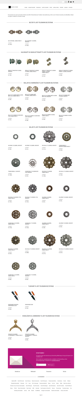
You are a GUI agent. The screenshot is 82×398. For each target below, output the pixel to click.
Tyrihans (25, 390)
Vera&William (37, 390)
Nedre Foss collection (67, 383)
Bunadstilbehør (31, 7)
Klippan (49, 383)
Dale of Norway (27, 380)
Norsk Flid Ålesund (68, 385)
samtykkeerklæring (56, 360)
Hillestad (68, 380)
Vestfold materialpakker (55, 390)
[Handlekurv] (71, 2)
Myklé (61, 383)
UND (29, 390)
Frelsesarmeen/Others (52, 380)
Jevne (30, 383)
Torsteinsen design (65, 388)
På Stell (15, 388)
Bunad (26, 7)
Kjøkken (66, 7)
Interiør (61, 7)
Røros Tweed (29, 388)
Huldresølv (22, 383)
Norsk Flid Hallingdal (44, 385)
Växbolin (32, 390)
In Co (26, 383)
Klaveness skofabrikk (43, 383)
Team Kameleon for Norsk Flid (45, 388)
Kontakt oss (17, 371)
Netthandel (33, 371)
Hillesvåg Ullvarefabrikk (15, 383)
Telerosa (53, 388)
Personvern (48, 371)
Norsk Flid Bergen (29, 385)
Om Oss (64, 371)
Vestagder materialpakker (45, 390)
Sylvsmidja (37, 388)
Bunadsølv (38, 7)
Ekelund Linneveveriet (35, 380)
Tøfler (50, 7)
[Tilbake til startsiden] (13, 7)
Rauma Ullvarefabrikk (21, 388)
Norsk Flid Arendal (21, 380)
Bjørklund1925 (14, 380)
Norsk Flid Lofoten (36, 385)
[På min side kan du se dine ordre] (68, 2)
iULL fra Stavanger (35, 383)
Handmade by (59, 380)
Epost (37, 363)
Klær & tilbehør (45, 7)
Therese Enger (58, 388)
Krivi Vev (53, 383)
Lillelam (57, 383)
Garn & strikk (56, 7)
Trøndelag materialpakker (18, 390)
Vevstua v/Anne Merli (64, 390)
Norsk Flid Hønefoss (52, 385)
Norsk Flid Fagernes (44, 380)
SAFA (33, 388)
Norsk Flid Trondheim (60, 385)
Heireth (64, 380)
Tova (71, 388)
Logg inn (41, 394)
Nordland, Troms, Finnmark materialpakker (17, 385)
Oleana (11, 388)
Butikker (70, 7)
